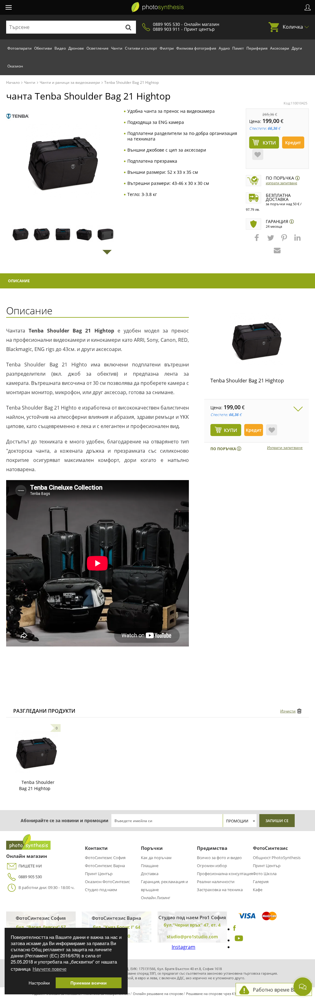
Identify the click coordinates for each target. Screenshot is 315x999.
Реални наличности (215, 881)
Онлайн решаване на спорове (158, 993)
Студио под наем (101, 889)
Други (297, 48)
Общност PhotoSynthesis (277, 857)
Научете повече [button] (49, 968)
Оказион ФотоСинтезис (107, 881)
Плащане (149, 865)
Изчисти (288, 711)
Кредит (293, 142)
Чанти (116, 48)
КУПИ (230, 430)
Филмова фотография (196, 48)
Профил (307, 7)
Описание (19, 280)
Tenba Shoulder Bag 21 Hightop (247, 380)
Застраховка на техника (220, 889)
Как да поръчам (156, 857)
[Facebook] (234, 929)
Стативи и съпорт (141, 48)
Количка (293, 26)
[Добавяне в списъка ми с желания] (257, 154)
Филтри (167, 48)
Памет (238, 48)
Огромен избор (212, 865)
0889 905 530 (30, 876)
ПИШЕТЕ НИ (30, 866)
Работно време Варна (279, 989)
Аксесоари (279, 48)
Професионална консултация (225, 873)
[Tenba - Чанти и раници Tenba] (17, 116)
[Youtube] (238, 940)
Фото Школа (265, 873)
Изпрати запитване (281, 183)
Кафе (257, 889)
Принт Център (99, 873)
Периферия (257, 48)
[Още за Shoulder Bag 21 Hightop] (36, 751)
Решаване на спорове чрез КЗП (212, 993)
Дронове (76, 48)
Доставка (149, 873)
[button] (257, 240)
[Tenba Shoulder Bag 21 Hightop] (256, 339)
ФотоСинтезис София (105, 857)
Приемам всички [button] (88, 983)
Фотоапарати (19, 48)
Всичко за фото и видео (219, 857)
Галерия (261, 881)
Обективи (43, 48)
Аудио (224, 48)
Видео (60, 48)
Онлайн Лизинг (155, 897)
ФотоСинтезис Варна (105, 865)
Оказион (15, 66)
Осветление (97, 48)
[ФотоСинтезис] (157, 7)
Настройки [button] (39, 983)
